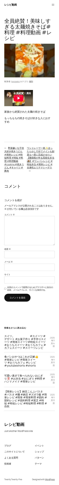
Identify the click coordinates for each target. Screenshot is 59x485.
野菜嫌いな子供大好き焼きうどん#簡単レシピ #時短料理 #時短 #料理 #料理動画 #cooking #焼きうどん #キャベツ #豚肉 (14, 159)
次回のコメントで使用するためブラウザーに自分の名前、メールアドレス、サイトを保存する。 (30, 288)
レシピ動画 (10, 4)
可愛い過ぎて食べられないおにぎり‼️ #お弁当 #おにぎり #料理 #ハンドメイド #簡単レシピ (24, 378)
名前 (7, 249)
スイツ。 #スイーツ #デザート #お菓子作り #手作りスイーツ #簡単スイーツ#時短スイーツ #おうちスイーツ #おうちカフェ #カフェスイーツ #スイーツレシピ (25, 342)
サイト (7, 274)
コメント (9, 214)
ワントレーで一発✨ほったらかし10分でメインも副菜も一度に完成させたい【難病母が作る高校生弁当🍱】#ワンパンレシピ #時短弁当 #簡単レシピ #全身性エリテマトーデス (40, 157)
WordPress (50, 479)
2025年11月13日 (52, 361)
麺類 (31, 81)
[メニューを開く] (53, 4)
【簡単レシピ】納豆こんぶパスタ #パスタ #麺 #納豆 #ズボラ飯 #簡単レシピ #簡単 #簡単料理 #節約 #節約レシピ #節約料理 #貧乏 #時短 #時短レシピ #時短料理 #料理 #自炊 (25, 399)
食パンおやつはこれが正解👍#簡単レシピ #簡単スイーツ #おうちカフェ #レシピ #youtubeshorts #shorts (21, 361)
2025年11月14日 (52, 341)
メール (8, 261)
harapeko (15, 81)
